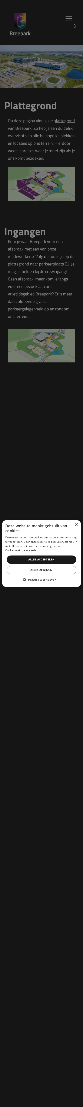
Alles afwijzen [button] (41, 570)
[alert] (41, 553)
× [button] (76, 524)
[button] (41, 579)
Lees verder (30, 550)
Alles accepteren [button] (41, 559)
